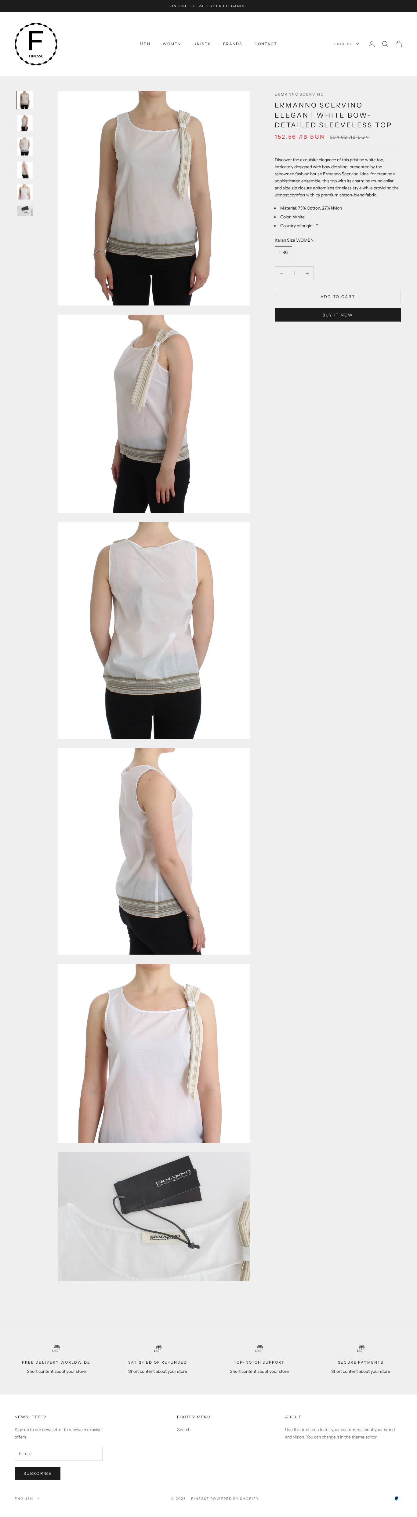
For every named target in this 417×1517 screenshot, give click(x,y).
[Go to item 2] (24, 123)
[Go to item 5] (24, 192)
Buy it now (337, 315)
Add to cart (338, 296)
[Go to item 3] (24, 146)
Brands (232, 44)
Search (183, 1429)
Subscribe (38, 1473)
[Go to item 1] (24, 100)
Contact (266, 44)
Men (145, 44)
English (343, 44)
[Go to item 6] (24, 211)
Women (172, 44)
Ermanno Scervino (299, 94)
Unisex (202, 44)
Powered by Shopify (234, 1499)
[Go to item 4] (24, 170)
